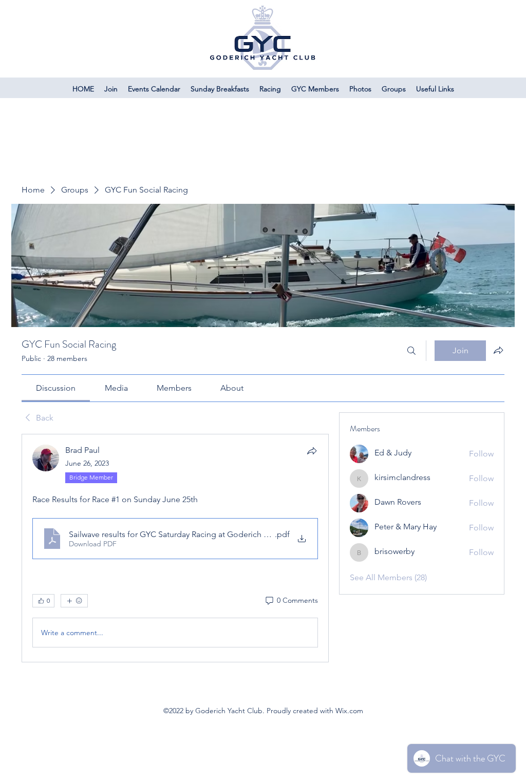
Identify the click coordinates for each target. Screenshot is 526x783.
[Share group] (498, 350)
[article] (175, 548)
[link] (56, 388)
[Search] (411, 350)
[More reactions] (74, 600)
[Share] (312, 451)
